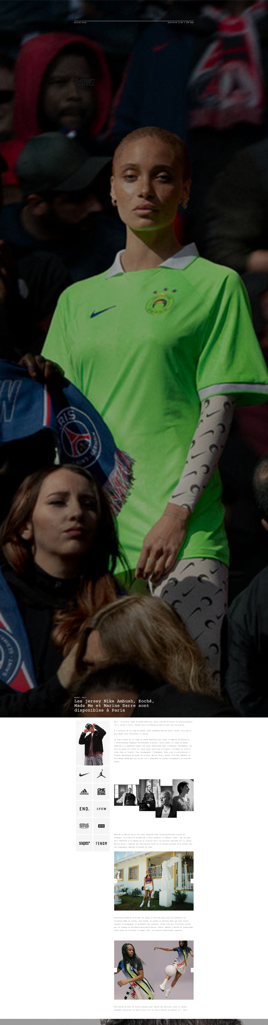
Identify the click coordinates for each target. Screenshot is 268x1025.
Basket (77, 697)
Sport (84, 697)
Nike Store (140, 1010)
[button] (115, 881)
